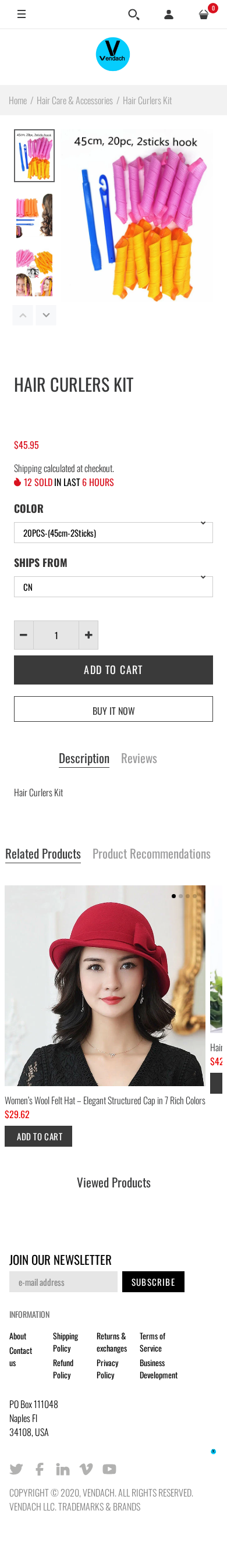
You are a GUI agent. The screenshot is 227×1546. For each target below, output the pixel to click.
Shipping (28, 468)
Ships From (41, 562)
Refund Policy (63, 1368)
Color (29, 508)
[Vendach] (113, 57)
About (17, 1335)
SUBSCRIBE (153, 1281)
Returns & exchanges (112, 1341)
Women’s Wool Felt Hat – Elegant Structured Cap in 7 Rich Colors (105, 1100)
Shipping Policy (65, 1341)
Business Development (159, 1368)
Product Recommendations (152, 854)
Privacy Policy (107, 1368)
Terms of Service (152, 1341)
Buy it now (114, 711)
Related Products (43, 854)
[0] (204, 14)
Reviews (139, 758)
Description (84, 758)
